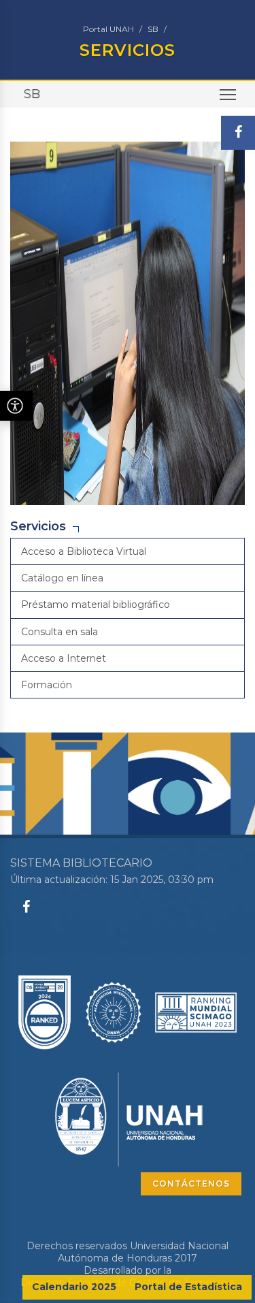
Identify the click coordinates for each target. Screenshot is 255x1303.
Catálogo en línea (62, 578)
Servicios (38, 526)
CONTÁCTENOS (191, 1183)
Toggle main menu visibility (228, 94)
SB (153, 29)
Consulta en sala (59, 632)
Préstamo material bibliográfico (95, 604)
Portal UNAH (108, 29)
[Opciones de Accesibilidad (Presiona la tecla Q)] (16, 406)
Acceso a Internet (63, 658)
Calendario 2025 (74, 1287)
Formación (46, 685)
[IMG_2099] (127, 322)
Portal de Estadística (188, 1287)
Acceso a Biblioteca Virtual (83, 551)
